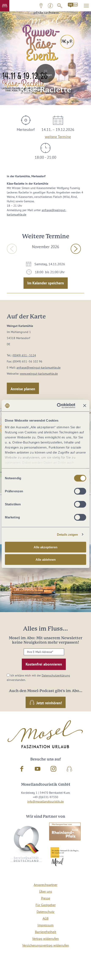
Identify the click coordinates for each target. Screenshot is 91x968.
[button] (4, 5)
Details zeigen (67, 534)
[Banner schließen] (84, 405)
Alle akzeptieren (45, 547)
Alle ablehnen (46, 559)
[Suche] (59, 5)
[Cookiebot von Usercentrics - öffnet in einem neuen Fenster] (57, 405)
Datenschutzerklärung (56, 675)
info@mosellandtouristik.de (45, 801)
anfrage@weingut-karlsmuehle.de (39, 367)
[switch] (80, 491)
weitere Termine (58, 136)
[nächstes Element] (76, 249)
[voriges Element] (12, 249)
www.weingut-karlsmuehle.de (39, 373)
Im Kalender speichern (45, 283)
